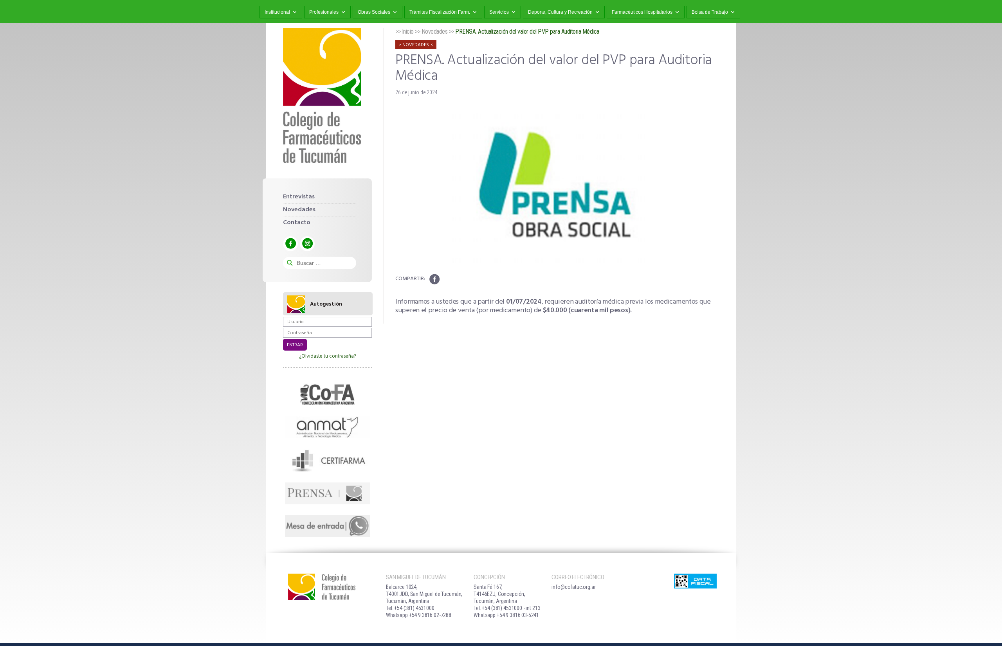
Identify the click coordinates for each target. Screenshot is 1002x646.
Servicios (499, 12)
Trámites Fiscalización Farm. (439, 12)
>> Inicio (404, 31)
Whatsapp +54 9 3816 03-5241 (506, 615)
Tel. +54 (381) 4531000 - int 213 (507, 608)
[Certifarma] (327, 460)
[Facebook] (290, 243)
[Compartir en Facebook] (434, 279)
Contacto (296, 223)
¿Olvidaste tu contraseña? (327, 356)
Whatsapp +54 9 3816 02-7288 (418, 615)
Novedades (299, 210)
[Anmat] (327, 427)
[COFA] (327, 394)
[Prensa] (327, 493)
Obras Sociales (374, 12)
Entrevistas (299, 197)
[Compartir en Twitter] (447, 279)
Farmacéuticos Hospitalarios (642, 12)
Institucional (277, 12)
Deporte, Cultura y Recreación (560, 12)
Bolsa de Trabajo (710, 12)
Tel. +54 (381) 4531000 (410, 608)
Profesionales (324, 12)
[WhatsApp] (327, 526)
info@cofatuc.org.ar (573, 587)
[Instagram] (307, 243)
